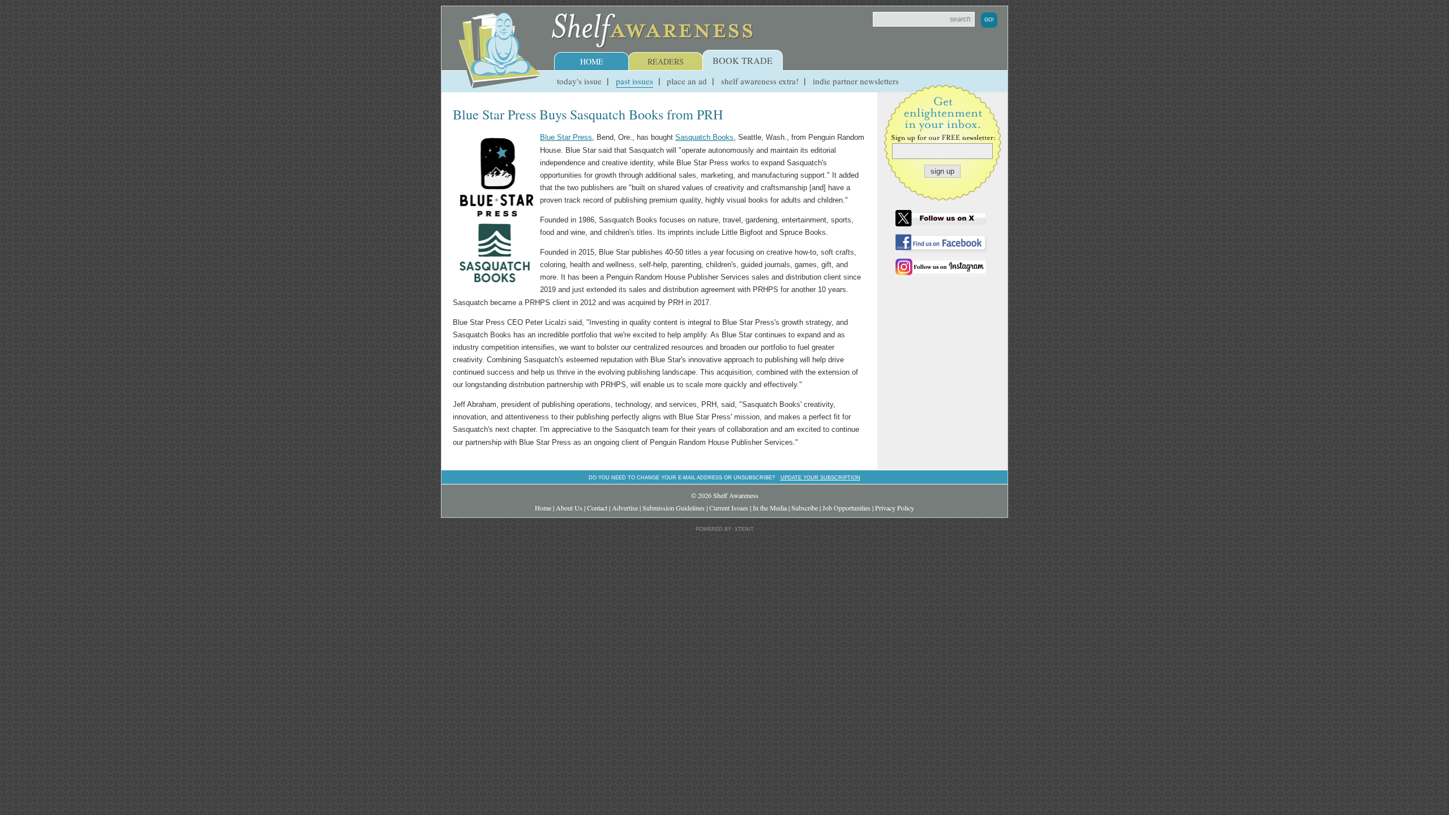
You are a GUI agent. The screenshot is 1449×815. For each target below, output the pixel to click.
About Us (569, 507)
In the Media (770, 507)
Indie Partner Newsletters (856, 81)
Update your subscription (820, 477)
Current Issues (728, 507)
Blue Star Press (566, 137)
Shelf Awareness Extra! (760, 81)
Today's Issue (579, 81)
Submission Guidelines (673, 507)
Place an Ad (687, 81)
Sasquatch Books (704, 137)
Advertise (625, 507)
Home (591, 61)
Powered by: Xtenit (725, 529)
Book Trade (743, 60)
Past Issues (634, 81)
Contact (597, 507)
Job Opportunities (846, 507)
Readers (666, 61)
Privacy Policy (894, 507)
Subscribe (804, 507)
